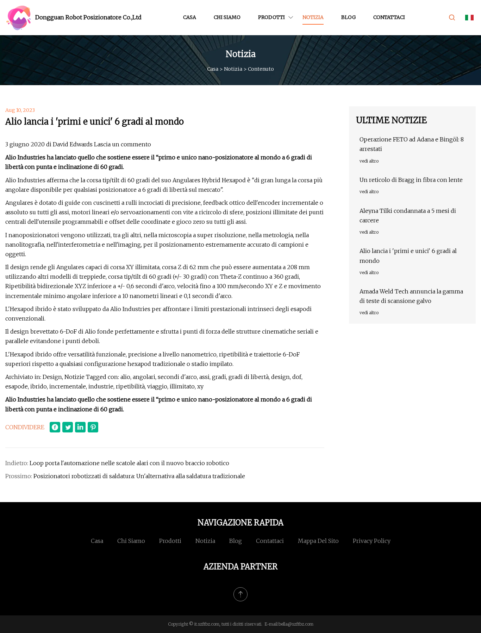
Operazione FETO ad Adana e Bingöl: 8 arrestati (412, 144)
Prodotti (271, 17)
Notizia (313, 17)
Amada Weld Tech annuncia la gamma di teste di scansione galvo (411, 296)
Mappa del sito (318, 540)
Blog (348, 17)
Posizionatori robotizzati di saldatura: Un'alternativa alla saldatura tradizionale (139, 476)
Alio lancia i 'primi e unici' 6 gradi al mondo (408, 255)
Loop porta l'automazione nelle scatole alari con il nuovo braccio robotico (129, 463)
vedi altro (369, 161)
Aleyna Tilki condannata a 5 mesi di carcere (408, 215)
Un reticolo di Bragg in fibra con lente (411, 179)
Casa (189, 17)
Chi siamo (227, 17)
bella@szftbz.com (296, 624)
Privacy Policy (372, 540)
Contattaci (389, 17)
